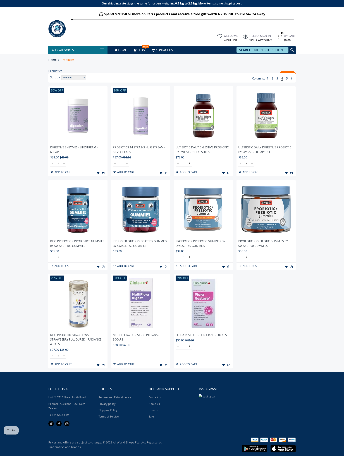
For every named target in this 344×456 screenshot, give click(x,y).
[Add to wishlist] (98, 172)
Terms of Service (109, 416)
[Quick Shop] (78, 115)
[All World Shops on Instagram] (67, 423)
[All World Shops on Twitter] (51, 423)
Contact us (155, 397)
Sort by (55, 77)
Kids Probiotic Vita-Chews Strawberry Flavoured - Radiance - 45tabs (76, 339)
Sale (151, 416)
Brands (153, 410)
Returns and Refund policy (115, 397)
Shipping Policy (108, 410)
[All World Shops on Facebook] (59, 423)
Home (52, 60)
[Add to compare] (103, 172)
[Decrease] (52, 163)
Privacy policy (107, 404)
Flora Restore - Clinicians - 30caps (201, 335)
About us (154, 404)
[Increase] (64, 163)
